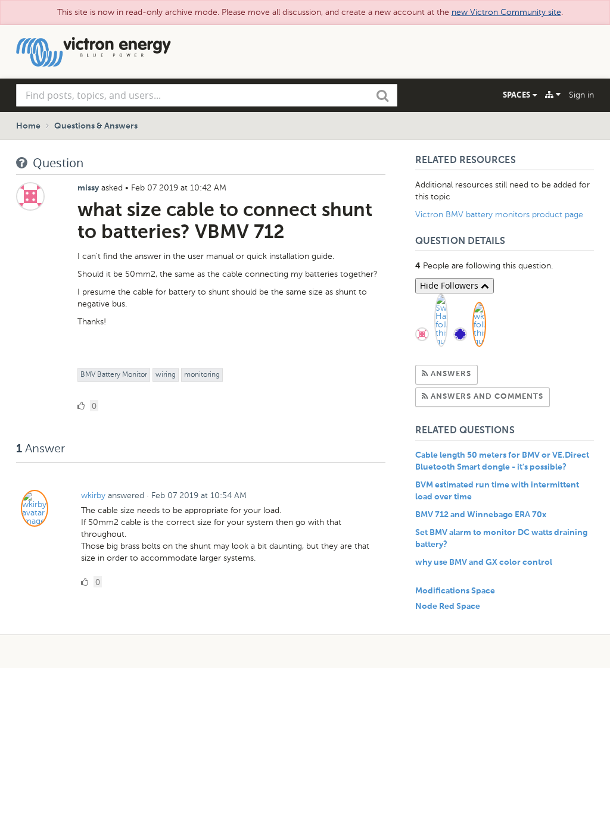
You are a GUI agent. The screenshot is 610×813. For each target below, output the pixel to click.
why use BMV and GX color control (483, 562)
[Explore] (553, 95)
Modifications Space (455, 591)
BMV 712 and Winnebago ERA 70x (480, 515)
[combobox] (206, 95)
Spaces (518, 94)
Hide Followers (450, 285)
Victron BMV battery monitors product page (499, 214)
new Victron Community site (506, 12)
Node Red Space (447, 606)
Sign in (581, 95)
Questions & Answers (96, 126)
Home (28, 126)
